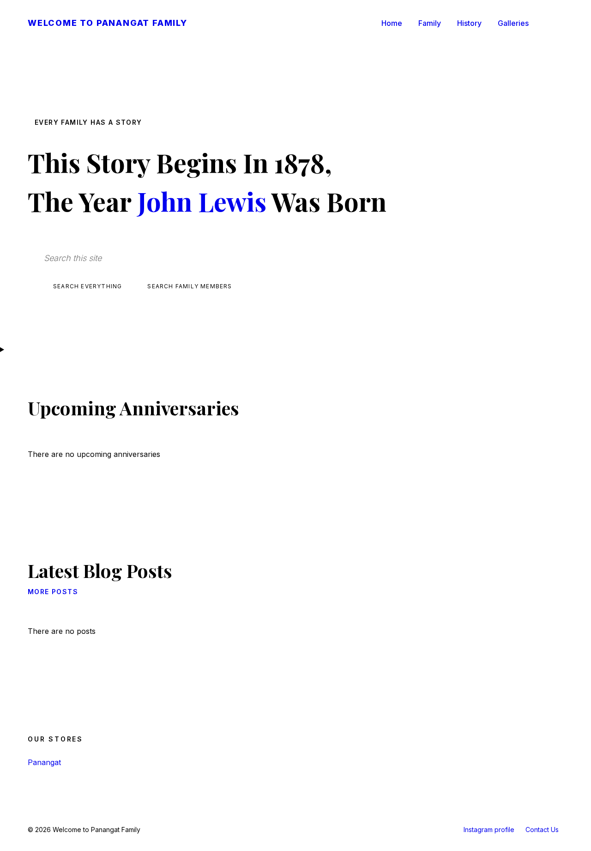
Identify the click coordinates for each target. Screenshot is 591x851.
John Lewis (201, 201)
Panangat (44, 762)
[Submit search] (284, 259)
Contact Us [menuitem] (542, 829)
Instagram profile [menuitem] (489, 829)
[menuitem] (391, 23)
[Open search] (554, 23)
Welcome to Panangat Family (107, 23)
